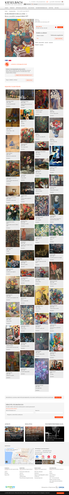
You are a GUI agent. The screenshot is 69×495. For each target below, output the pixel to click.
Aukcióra (21, 473)
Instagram (43, 458)
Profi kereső (36, 476)
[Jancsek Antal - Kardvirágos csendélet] (27, 212)
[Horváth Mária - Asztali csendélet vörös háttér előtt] (13, 334)
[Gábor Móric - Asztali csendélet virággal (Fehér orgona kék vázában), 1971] (56, 204)
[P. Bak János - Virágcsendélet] (27, 162)
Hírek (50, 471)
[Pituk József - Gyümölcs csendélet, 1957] (42, 318)
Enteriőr (46, 42)
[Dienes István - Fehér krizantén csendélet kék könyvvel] (56, 318)
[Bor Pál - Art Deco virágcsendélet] (56, 99)
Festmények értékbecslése (25, 471)
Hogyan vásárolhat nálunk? (54, 479)
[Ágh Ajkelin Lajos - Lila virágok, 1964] (42, 371)
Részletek (47, 492)
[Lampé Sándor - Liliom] (42, 230)
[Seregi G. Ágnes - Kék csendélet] (56, 156)
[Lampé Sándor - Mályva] (56, 230)
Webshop (12, 7)
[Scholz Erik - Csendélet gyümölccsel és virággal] (56, 249)
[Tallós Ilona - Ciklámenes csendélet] (13, 361)
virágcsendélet (41, 42)
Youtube (54, 458)
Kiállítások (31, 7)
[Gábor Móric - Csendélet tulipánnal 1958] (42, 341)
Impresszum (51, 476)
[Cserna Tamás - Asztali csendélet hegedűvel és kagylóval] (27, 188)
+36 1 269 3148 (33, 1)
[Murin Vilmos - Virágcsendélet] (13, 117)
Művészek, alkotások (38, 471)
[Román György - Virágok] (13, 238)
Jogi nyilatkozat (52, 474)
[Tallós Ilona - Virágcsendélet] (56, 342)
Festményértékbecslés (41, 7)
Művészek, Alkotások (21, 7)
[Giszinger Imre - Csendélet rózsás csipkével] (13, 261)
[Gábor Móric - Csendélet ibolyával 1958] (27, 359)
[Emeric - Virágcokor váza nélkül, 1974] (42, 124)
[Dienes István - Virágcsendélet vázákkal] (56, 180)
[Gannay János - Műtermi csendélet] (27, 255)
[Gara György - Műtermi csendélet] (42, 183)
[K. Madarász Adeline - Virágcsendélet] (42, 272)
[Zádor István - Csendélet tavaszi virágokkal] (13, 285)
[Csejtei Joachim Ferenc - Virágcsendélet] (42, 145)
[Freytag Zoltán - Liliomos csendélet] (56, 271)
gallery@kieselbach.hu (42, 1)
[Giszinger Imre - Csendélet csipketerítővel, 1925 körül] (42, 251)
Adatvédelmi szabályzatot (18, 414)
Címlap (6, 11)
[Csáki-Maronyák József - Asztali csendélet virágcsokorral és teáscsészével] (13, 168)
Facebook (37, 458)
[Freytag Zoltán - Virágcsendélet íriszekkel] (56, 296)
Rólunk (57, 7)
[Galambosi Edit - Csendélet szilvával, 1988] (27, 273)
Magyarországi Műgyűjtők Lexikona (41, 474)
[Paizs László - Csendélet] (27, 114)
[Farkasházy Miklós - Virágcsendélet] (27, 315)
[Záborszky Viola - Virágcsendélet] (42, 295)
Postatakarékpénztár (38, 477)
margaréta (51, 42)
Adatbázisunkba (23, 476)
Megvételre (22, 474)
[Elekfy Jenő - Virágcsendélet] (13, 309)
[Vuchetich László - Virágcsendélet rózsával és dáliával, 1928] (13, 212)
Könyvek (51, 7)
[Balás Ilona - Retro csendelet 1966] (27, 291)
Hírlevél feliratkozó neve (11, 410)
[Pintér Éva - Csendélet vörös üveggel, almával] (27, 234)
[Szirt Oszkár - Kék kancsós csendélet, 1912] (13, 143)
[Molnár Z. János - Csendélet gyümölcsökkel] (13, 94)
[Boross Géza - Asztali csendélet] (42, 164)
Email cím (37, 410)
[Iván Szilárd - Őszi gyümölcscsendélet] (27, 337)
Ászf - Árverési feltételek (54, 477)
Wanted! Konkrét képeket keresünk (26, 477)
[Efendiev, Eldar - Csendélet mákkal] (42, 99)
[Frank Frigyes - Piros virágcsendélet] (27, 135)
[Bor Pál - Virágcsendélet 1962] (56, 128)
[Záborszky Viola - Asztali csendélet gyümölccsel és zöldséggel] (27, 94)
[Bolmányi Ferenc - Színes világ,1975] (42, 205)
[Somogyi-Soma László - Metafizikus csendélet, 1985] (13, 191)
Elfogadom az (15, 414)
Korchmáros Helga (12, 11)
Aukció (6, 7)
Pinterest (48, 458)
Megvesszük (7, 474)
